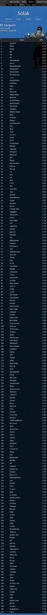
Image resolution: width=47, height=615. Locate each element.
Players (31, 2)
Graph (16, 5)
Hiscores (22, 5)
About (34, 5)
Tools (24, 2)
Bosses (28, 5)
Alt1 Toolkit (14, 2)
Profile (10, 5)
